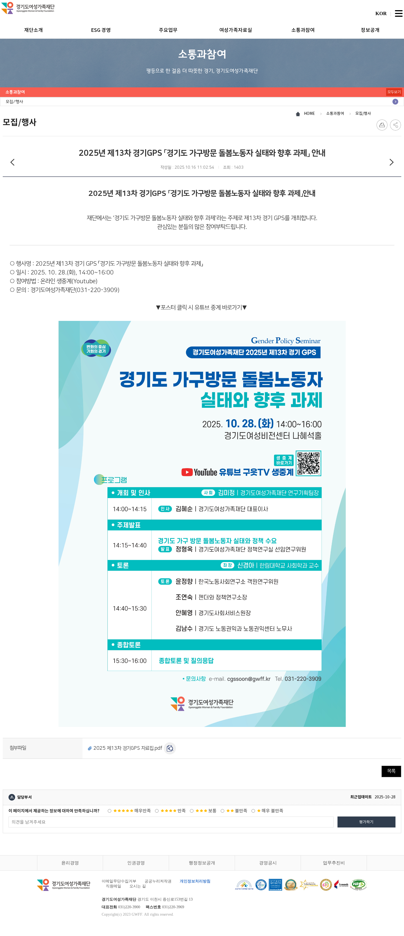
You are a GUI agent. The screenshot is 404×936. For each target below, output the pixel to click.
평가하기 (366, 822)
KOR (381, 13)
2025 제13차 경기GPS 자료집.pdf (127, 748)
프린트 (382, 125)
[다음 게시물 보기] (392, 163)
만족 (181, 811)
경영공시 (268, 862)
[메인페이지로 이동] (28, 8)
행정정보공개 (202, 862)
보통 (212, 811)
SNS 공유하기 (395, 125)
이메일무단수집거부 (119, 881)
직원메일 (113, 886)
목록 (391, 771)
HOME (309, 113)
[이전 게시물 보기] (12, 163)
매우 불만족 (272, 811)
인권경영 (136, 862)
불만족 (240, 811)
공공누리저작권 (158, 881)
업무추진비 (334, 862)
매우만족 (142, 811)
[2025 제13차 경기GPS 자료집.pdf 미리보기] (170, 748)
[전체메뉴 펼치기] (399, 13)
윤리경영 (70, 862)
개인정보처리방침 (195, 881)
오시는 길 (137, 886)
